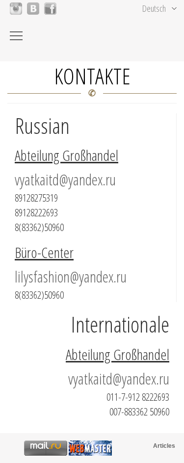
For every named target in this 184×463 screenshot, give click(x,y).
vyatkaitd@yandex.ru (65, 179)
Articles (164, 445)
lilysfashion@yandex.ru (71, 276)
